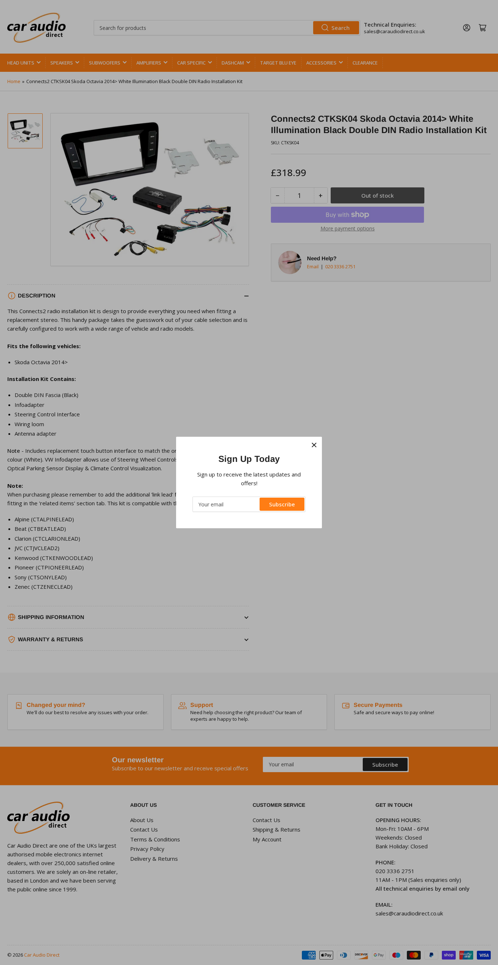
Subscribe (282, 504)
